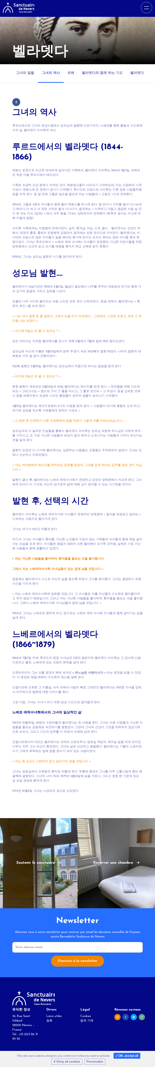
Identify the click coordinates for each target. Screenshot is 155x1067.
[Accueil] (18, 7)
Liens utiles (54, 1016)
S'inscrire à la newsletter (77, 961)
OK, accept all (128, 1055)
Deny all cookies (68, 1061)
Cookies (85, 1016)
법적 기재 (86, 1020)
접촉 (49, 1020)
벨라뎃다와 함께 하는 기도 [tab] (102, 73)
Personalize (94, 1061)
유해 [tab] (70, 73)
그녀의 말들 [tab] (25, 73)
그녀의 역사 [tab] (51, 73)
